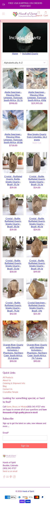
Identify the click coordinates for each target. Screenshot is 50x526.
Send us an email (10, 471)
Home (15, 53)
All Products (8, 377)
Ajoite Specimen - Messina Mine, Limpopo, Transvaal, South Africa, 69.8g (13, 138)
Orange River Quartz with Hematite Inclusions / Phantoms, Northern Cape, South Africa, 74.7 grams (37, 351)
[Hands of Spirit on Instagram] (14, 477)
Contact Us (7, 389)
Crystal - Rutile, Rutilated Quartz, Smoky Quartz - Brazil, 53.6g (13, 264)
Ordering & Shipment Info (14, 383)
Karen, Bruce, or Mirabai (16, 406)
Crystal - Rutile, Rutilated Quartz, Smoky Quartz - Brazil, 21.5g (36, 180)
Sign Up (25, 445)
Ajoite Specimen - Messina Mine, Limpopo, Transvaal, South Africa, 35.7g (13, 96)
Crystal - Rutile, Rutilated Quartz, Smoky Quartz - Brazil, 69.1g (36, 264)
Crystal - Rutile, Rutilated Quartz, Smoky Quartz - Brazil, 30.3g (13, 222)
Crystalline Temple (10, 392)
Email (6, 432)
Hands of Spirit (28, 491)
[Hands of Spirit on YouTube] (7, 477)
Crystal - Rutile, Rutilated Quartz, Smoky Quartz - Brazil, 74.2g (13, 306)
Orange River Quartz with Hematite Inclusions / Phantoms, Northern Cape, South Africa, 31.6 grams (13, 351)
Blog (5, 386)
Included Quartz (30, 53)
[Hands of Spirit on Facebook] (4, 477)
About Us (7, 380)
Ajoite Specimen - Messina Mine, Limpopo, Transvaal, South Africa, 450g (37, 96)
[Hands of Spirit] (25, 14)
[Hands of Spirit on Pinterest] (10, 477)
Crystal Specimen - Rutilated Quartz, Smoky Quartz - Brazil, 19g (37, 306)
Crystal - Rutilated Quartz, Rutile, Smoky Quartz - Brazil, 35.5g (13, 180)
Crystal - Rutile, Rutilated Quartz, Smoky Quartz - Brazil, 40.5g (36, 222)
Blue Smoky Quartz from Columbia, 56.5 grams (37, 137)
